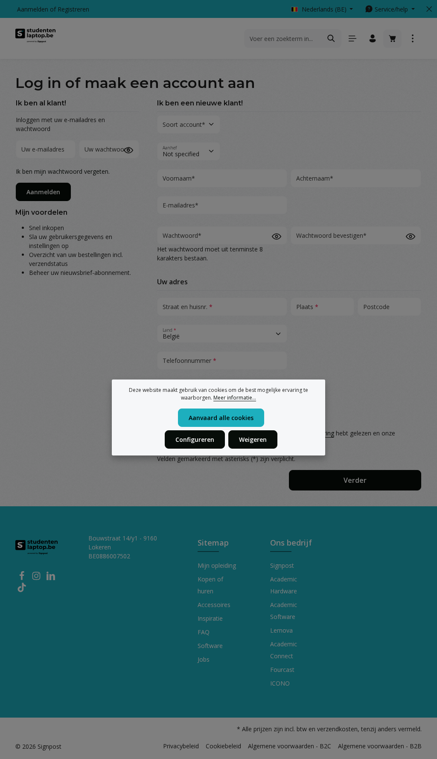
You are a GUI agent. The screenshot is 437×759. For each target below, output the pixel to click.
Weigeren (253, 439)
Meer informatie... (234, 397)
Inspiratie (210, 618)
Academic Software (283, 611)
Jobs (204, 659)
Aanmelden (32, 9)
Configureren (194, 439)
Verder (355, 480)
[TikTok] (21, 590)
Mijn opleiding (217, 565)
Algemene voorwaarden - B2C (289, 746)
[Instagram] (37, 578)
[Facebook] (22, 578)
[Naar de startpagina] (35, 38)
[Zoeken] (331, 38)
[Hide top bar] (429, 9)
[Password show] (128, 150)
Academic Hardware (283, 585)
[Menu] (352, 38)
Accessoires (214, 605)
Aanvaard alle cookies (221, 418)
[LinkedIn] (50, 578)
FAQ (204, 632)
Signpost (282, 565)
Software (210, 646)
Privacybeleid (181, 746)
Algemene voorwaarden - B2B (380, 746)
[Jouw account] (372, 38)
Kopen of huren (210, 585)
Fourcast (282, 670)
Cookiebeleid (223, 746)
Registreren (73, 9)
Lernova (281, 630)
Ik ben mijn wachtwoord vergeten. (63, 171)
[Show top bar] (412, 38)
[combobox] (283, 38)
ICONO (280, 683)
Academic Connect (283, 650)
